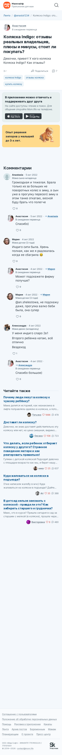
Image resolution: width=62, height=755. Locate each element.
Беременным (37, 729)
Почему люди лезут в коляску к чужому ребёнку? (26, 399)
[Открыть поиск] (56, 5)
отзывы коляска (35, 77)
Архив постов (19, 729)
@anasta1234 (21, 15)
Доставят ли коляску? (19, 422)
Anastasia (17, 174)
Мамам (52, 729)
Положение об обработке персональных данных (29, 719)
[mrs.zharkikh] (6, 176)
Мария (16, 239)
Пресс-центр (43, 734)
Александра (19, 325)
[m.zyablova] (6, 241)
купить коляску (13, 84)
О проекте (27, 734)
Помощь (6, 724)
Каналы (48, 724)
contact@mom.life (25, 748)
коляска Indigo (13, 77)
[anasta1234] (10, 218)
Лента (6, 15)
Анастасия (19, 25)
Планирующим (10, 734)
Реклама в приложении (27, 724)
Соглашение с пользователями (19, 714)
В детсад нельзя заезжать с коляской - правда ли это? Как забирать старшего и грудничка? (28, 504)
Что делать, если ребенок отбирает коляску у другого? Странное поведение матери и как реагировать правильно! (30, 448)
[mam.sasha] (6, 327)
